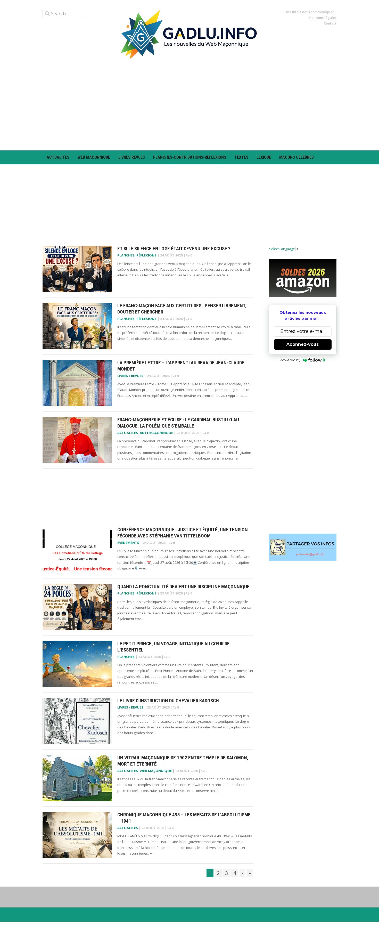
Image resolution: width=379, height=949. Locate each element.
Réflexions (146, 255)
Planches (126, 255)
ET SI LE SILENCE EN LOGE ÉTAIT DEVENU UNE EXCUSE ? (173, 249)
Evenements (128, 542)
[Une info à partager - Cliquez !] (303, 547)
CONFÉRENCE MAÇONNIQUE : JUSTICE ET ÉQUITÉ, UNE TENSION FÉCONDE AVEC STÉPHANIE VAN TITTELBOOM (182, 533)
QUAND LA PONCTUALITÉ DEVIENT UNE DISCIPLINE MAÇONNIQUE (183, 587)
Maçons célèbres (296, 157)
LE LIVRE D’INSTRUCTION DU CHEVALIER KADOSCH (168, 701)
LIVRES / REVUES (130, 375)
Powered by (290, 360)
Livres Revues (131, 157)
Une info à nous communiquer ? (310, 12)
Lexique (264, 157)
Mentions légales (322, 17)
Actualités (58, 157)
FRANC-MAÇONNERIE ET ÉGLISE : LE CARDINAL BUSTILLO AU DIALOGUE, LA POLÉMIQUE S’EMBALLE (178, 423)
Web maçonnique (94, 157)
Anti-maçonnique (156, 432)
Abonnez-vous (302, 344)
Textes (241, 157)
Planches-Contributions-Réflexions (189, 157)
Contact (330, 23)
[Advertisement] (189, 105)
